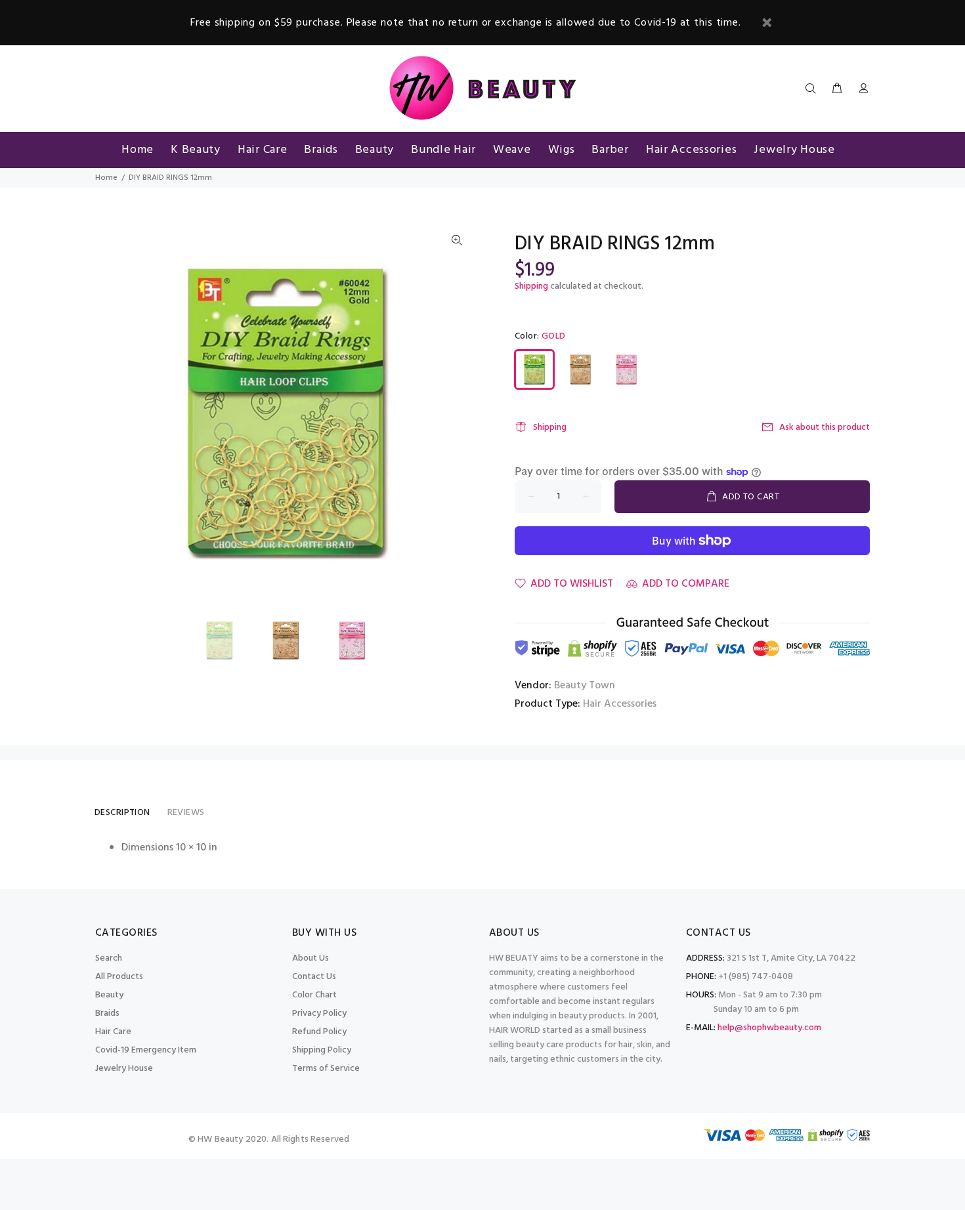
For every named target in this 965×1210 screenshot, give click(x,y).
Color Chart (314, 995)
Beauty (109, 995)
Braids (107, 1013)
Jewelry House (124, 1068)
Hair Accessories (619, 704)
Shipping (531, 286)
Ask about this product (824, 427)
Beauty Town (584, 685)
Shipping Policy (321, 1050)
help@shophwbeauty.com (769, 1027)
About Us (310, 958)
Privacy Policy (319, 1013)
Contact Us (314, 976)
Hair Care (113, 1031)
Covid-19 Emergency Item (145, 1050)
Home (106, 177)
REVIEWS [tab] (186, 812)
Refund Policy (319, 1031)
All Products (119, 976)
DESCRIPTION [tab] (122, 812)
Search (108, 958)
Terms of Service (326, 1068)
